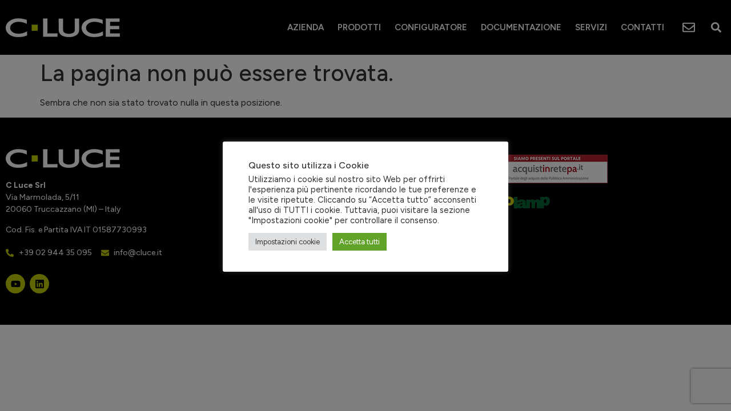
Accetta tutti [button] (359, 241)
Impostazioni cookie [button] (287, 241)
